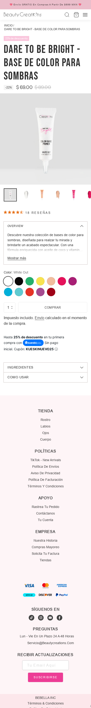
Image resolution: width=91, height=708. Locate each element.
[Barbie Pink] (61, 281)
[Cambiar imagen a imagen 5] (73, 194)
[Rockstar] (51, 292)
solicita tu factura (45, 553)
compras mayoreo (45, 547)
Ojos (45, 433)
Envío (39, 318)
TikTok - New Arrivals (45, 460)
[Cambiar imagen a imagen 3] (42, 194)
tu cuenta (45, 520)
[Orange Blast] (29, 292)
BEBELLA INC (45, 698)
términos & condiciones (46, 703)
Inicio (8, 25)
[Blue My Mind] (8, 292)
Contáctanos (45, 513)
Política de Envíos (45, 466)
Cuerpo (45, 439)
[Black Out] (18, 281)
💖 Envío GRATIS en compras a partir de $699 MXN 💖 (45, 4)
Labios (45, 426)
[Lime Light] (40, 281)
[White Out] (8, 281)
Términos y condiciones (46, 486)
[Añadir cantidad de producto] (11, 306)
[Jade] (29, 281)
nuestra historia (45, 540)
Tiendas (45, 560)
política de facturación (45, 480)
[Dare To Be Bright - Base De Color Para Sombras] (45, 139)
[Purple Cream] (40, 292)
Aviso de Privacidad (45, 473)
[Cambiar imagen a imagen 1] (10, 194)
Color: (16, 272)
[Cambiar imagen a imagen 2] (26, 194)
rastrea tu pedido (45, 507)
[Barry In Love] (72, 281)
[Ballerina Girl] (51, 281)
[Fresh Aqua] (18, 292)
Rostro (45, 420)
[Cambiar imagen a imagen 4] (57, 194)
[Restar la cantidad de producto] (11, 308)
